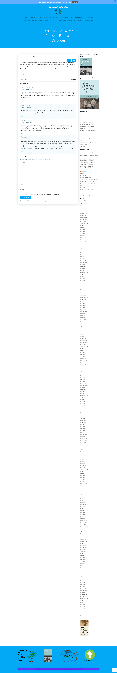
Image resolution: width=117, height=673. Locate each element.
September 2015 (84, 469)
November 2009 (83, 594)
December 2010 (83, 570)
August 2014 (83, 496)
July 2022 (82, 301)
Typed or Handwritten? (85, 140)
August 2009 (83, 600)
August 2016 (83, 446)
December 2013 (83, 502)
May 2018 (82, 403)
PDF (74, 60)
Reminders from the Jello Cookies (87, 181)
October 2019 (83, 369)
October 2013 (83, 506)
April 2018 (82, 405)
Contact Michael (54, 17)
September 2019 (84, 371)
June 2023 (82, 278)
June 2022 (82, 303)
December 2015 (83, 463)
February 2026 (83, 213)
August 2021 (83, 323)
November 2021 (83, 317)
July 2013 (82, 510)
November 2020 (83, 342)
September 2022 (84, 297)
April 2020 (82, 356)
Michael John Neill (25, 56)
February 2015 (83, 483)
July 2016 (82, 448)
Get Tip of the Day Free (36, 15)
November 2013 (83, 504)
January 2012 (83, 543)
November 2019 (83, 367)
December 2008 (83, 617)
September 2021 (84, 321)
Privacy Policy (43, 17)
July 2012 (82, 531)
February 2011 (83, 565)
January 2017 (83, 436)
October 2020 (83, 344)
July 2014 (82, 498)
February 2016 (83, 459)
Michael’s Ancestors (76, 15)
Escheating (82, 128)
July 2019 (82, 375)
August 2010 (83, 578)
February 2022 (83, 311)
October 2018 (83, 393)
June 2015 (82, 475)
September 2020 (84, 346)
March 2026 (83, 211)
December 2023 (83, 266)
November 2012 (83, 522)
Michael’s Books (64, 15)
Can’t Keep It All (83, 175)
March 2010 (83, 588)
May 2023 (82, 280)
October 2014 (83, 492)
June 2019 (82, 377)
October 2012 (83, 524)
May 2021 (82, 330)
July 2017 (82, 424)
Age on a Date (83, 144)
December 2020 (83, 340)
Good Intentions (83, 114)
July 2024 (82, 252)
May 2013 (82, 512)
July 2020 (82, 350)
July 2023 (82, 276)
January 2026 (83, 215)
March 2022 (83, 309)
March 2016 (83, 457)
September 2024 (84, 248)
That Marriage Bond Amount (86, 122)
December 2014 (83, 487)
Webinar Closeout (49, 20)
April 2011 (82, 561)
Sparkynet (79, 669)
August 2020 (83, 348)
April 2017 (82, 430)
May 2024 (82, 256)
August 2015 (83, 471)
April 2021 (82, 332)
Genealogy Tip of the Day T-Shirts (33, 20)
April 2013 (82, 514)
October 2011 (83, 549)
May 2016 (82, 453)
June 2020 (82, 352)
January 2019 (83, 387)
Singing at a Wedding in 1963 (86, 138)
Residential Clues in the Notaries (87, 124)
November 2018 (83, 391)
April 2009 (82, 608)
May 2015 (82, 477)
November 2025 (83, 219)
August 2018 (83, 397)
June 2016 (82, 451)
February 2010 (83, 590)
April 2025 (82, 233)
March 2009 (83, 610)
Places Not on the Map (85, 134)
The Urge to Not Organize (86, 195)
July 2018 (82, 399)
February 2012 (83, 541)
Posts (45, 15)
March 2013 (83, 516)
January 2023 (83, 289)
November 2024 (83, 243)
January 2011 (83, 567)
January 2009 (83, 615)
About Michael (54, 15)
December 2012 (83, 520)
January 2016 (83, 461)
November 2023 (83, 268)
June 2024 (82, 254)
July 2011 (82, 555)
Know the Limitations (85, 118)
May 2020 (82, 354)
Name (22, 179)
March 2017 (83, 432)
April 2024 (82, 258)
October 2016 (83, 442)
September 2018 (84, 395)
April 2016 (82, 455)
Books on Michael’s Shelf (30, 17)
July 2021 (82, 326)
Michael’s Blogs (89, 15)
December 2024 (83, 241)
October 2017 (83, 418)
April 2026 (82, 209)
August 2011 (83, 553)
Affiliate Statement (66, 17)
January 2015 (83, 485)
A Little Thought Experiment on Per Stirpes (89, 179)
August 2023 (83, 274)
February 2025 (83, 237)
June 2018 (82, 401)
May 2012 (82, 535)
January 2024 (83, 264)
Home (25, 15)
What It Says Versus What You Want (88, 116)
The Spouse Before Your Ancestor (87, 120)
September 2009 (84, 598)
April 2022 (82, 307)
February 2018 (83, 410)
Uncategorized (28, 73)
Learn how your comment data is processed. (51, 201)
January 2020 (83, 362)
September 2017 (84, 420)
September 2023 (84, 272)
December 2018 (83, 389)
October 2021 (83, 319)
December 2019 (83, 364)
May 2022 (82, 305)
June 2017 (82, 426)
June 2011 (82, 557)
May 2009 (82, 606)
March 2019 (83, 383)
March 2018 (83, 408)
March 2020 (83, 358)
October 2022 (83, 295)
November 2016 (83, 440)
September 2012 (84, 526)
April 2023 (82, 282)
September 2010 (84, 576)
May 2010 (82, 584)
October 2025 (83, 221)
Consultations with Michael (85, 20)
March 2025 (83, 235)
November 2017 (83, 416)
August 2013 (83, 508)
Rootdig (84, 171)
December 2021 (83, 315)
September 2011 (84, 551)
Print (69, 60)
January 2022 (83, 313)
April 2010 (82, 586)
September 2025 (84, 223)
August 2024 (83, 250)
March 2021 (83, 334)
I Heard (82, 173)
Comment (23, 162)
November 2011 (83, 547)
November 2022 (83, 293)
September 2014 (84, 494)
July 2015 (82, 473)
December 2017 (83, 414)
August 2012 (83, 529)
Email (21, 184)
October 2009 (83, 596)
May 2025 (82, 231)
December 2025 (83, 217)
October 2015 (83, 467)
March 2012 (83, 539)
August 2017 (83, 422)
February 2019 (83, 385)
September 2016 (84, 444)
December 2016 (83, 438)
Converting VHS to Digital (85, 177)
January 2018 (83, 412)
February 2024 (83, 262)
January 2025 (83, 239)
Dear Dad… (82, 187)
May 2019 (82, 379)
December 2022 (83, 291)
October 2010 (83, 574)
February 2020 (83, 360)
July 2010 (82, 580)
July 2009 (82, 602)
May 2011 (82, 559)
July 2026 (82, 203)
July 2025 (82, 227)
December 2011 (83, 545)
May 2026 (82, 207)
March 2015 (83, 481)
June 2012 (82, 533)
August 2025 (83, 225)
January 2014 (83, 500)
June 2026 (82, 205)
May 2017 (82, 428)
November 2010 (83, 572)
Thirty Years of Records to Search (87, 193)
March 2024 (83, 260)
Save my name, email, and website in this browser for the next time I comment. (41, 194)
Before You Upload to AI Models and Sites (89, 136)
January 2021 (83, 338)
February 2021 (83, 336)
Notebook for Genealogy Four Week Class (89, 142)
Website (22, 189)
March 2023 (83, 284)
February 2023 (83, 287)
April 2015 (82, 479)
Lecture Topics (78, 17)
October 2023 (83, 270)
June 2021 (82, 328)
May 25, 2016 (34, 56)
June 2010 (82, 582)
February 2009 (83, 613)
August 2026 (83, 200)
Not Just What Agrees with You (87, 126)
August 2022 (83, 299)
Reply (22, 102)
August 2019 (83, 373)
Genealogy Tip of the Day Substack (66, 20)
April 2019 (82, 381)
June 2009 (82, 604)
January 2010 (83, 592)
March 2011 (83, 563)
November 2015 (83, 465)
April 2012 (82, 537)
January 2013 (83, 518)
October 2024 (83, 246)
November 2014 (83, 490)
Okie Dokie (82, 146)
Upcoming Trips (89, 17)
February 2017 (83, 434)
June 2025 (82, 229)
